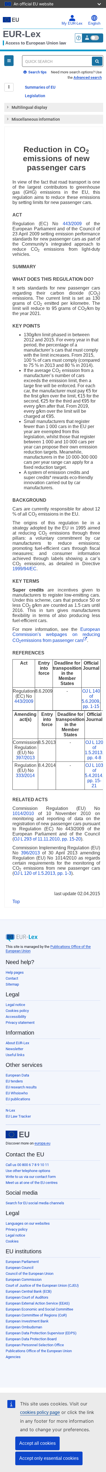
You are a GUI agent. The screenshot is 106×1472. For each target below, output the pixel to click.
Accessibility (16, 1016)
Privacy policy (16, 1229)
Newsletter (14, 1049)
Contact (12, 978)
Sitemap (12, 984)
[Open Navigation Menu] (9, 60)
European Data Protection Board (31, 1339)
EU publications (18, 1099)
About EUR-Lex (17, 1043)
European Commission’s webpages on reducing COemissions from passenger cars (56, 635)
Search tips (37, 72)
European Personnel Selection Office (35, 1345)
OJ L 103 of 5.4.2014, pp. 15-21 (94, 775)
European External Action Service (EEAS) (38, 1303)
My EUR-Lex (72, 23)
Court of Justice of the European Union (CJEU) (42, 1285)
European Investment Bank (27, 1321)
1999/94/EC (24, 568)
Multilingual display (29, 107)
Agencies (13, 1357)
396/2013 (30, 852)
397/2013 (25, 757)
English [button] (94, 23)
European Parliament (22, 1262)
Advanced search (87, 77)
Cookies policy (17, 1011)
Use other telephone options (28, 1171)
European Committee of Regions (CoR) (36, 1315)
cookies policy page (40, 1412)
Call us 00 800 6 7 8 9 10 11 (27, 1165)
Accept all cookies (37, 1443)
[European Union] (17, 1135)
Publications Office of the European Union (39, 1351)
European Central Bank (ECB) (29, 1291)
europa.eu (42, 1143)
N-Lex (10, 1110)
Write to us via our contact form (31, 1177)
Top (16, 901)
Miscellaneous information (36, 119)
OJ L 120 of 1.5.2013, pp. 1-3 (42, 873)
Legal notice (15, 1005)
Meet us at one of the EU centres (32, 1182)
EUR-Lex (22, 34)
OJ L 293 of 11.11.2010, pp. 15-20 (47, 839)
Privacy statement (20, 1022)
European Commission (24, 1279)
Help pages (15, 972)
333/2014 (25, 775)
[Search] (97, 61)
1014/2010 (23, 813)
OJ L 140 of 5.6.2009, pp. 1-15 (91, 699)
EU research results (21, 1087)
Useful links (15, 1055)
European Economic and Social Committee (39, 1309)
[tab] (54, 107)
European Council (19, 1267)
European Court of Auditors (27, 1297)
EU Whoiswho (17, 1093)
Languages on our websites (28, 1223)
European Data (17, 1075)
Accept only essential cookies (49, 1458)
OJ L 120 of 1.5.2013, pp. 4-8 (94, 750)
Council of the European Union (29, 1273)
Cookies (12, 1241)
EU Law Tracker (18, 1116)
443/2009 (72, 223)
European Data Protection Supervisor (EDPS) (41, 1333)
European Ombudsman (24, 1327)
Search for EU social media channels (35, 1203)
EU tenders (14, 1081)
